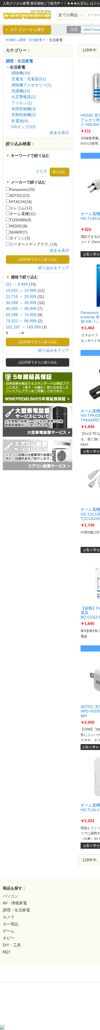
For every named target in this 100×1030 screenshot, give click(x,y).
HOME (11, 40)
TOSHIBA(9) (20, 220)
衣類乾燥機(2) (23, 115)
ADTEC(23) (19, 196)
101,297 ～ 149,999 (23, 327)
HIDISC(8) (18, 226)
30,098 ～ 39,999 (21, 303)
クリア (41, 172)
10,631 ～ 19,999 (21, 290)
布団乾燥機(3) (23, 109)
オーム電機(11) (22, 214)
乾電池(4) (19, 121)
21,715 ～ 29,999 (21, 297)
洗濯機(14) (20, 91)
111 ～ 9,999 (17, 284)
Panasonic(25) (22, 189)
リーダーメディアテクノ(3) (33, 244)
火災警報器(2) (23, 97)
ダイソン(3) (19, 238)
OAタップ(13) (23, 127)
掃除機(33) (20, 73)
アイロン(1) (21, 103)
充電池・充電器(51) (28, 79)
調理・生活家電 (30, 40)
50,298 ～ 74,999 (21, 315)
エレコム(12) (20, 208)
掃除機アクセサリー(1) (31, 85)
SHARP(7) (18, 232)
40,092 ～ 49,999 (21, 309)
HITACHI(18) (20, 202)
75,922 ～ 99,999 (21, 321)
